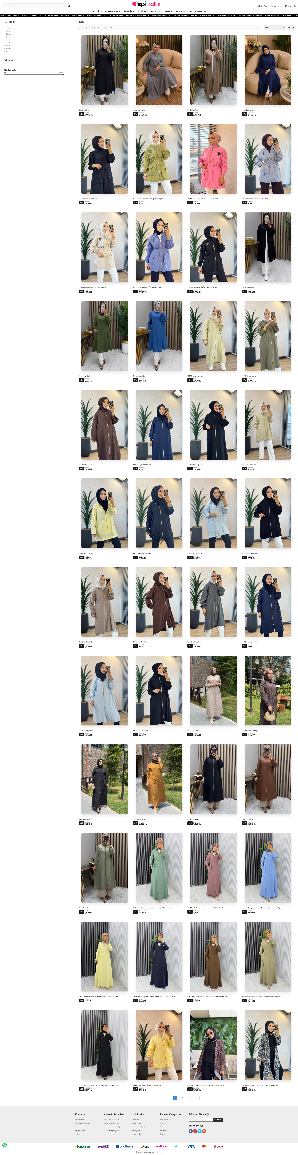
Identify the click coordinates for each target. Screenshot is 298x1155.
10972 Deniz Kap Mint (249, 465)
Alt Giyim (155, 11)
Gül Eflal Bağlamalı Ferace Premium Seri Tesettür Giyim (206, 908)
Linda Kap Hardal (139, 819)
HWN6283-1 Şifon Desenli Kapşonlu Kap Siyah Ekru (260, 1085)
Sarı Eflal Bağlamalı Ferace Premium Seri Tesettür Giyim (98, 997)
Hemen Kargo (98, 28)
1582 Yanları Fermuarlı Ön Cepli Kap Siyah (202, 287)
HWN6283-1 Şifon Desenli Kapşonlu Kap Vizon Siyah (205, 1085)
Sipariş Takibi (80, 1131)
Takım (167, 11)
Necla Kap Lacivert (248, 110)
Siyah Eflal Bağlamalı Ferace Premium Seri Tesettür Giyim (99, 1085)
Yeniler (98, 11)
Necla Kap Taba (192, 110)
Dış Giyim (142, 11)
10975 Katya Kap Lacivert (142, 465)
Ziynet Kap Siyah (248, 287)
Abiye (8, 31)
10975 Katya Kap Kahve (87, 465)
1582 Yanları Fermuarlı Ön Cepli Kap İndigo (148, 287)
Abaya (8, 28)
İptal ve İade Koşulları (111, 1131)
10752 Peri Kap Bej (85, 642)
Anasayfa (135, 1120)
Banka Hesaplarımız (82, 1127)
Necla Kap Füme (139, 110)
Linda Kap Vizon (193, 731)
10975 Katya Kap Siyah (195, 465)
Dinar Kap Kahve (248, 819)
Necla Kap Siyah (84, 110)
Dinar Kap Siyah (193, 819)
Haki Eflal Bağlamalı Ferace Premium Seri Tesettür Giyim (261, 997)
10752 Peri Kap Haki (194, 642)
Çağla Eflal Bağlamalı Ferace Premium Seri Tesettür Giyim (153, 908)
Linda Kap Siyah (84, 819)
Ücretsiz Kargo (85, 28)
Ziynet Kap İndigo (139, 376)
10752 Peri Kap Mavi (86, 731)
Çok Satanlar (199, 11)
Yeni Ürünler (136, 1123)
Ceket (8, 34)
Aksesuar (180, 11)
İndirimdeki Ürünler (139, 1127)
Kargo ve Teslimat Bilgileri (112, 1127)
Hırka (8, 43)
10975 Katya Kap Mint (195, 376)
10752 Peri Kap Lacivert (250, 642)
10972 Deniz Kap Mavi (195, 553)
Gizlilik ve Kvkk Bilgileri (111, 1123)
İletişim (77, 1134)
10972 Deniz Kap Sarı (86, 553)
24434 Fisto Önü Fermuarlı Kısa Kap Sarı (147, 1085)
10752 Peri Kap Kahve (140, 642)
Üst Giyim (128, 11)
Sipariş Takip (136, 1131)
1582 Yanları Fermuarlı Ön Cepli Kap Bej (92, 287)
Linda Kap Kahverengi (249, 731)
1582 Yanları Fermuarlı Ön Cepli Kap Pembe (202, 199)
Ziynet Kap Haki (84, 376)
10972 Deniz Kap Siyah (250, 553)
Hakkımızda (79, 1120)
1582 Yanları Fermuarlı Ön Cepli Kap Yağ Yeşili (149, 199)
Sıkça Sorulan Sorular (83, 1123)
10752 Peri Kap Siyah (140, 731)
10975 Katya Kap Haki (249, 376)
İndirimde (109, 28)
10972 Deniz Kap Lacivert (142, 553)
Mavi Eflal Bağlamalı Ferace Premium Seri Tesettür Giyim (262, 908)
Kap (7, 51)
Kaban (8, 49)
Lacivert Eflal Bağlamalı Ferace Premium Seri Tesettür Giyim (154, 997)
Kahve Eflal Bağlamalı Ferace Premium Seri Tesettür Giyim (207, 997)
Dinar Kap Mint (84, 908)
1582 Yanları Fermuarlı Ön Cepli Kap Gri (255, 199)
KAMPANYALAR (111, 11)
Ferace (8, 40)
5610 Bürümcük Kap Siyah (88, 199)
